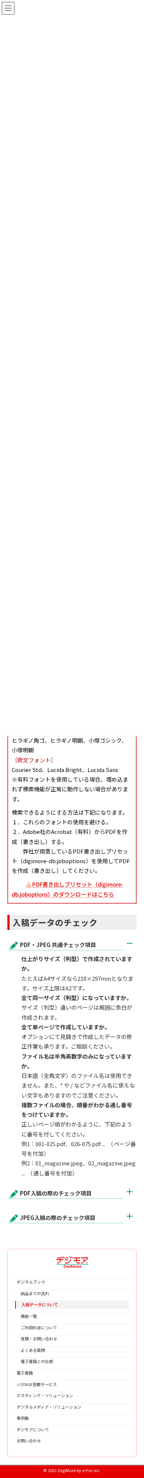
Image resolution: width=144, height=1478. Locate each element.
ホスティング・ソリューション (45, 1395)
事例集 (23, 1418)
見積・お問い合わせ (37, 1339)
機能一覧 (27, 1316)
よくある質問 (31, 1350)
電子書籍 (25, 1373)
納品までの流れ (33, 1293)
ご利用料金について (37, 1327)
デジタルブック (31, 1282)
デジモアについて (33, 1429)
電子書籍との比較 (35, 1361)
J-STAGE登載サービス (37, 1384)
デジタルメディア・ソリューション (49, 1406)
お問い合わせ (29, 1441)
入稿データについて (37, 1304)
